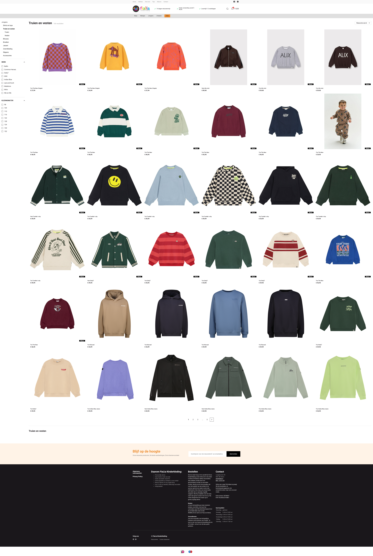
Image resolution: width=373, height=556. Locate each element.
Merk (4, 62)
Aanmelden (233, 454)
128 (5, 121)
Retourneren (154, 539)
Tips (153, 2)
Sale (167, 16)
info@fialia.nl (219, 478)
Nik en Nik (7, 93)
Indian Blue (8, 79)
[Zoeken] (227, 8)
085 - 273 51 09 (220, 480)
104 (5, 108)
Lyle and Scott (9, 83)
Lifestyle (159, 16)
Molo (6, 89)
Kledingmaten (7, 100)
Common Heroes (10, 69)
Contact (166, 2)
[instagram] (238, 2)
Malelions (7, 86)
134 (5, 125)
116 (5, 115)
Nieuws (159, 2)
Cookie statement (164, 539)
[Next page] (212, 420)
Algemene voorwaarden (137, 472)
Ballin (6, 66)
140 (5, 128)
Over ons (147, 2)
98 (5, 105)
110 (5, 111)
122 (5, 118)
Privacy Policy (137, 476)
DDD (5, 76)
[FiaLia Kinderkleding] (141, 9)
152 (5, 131)
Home (134, 2)
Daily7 (6, 73)
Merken (140, 2)
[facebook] (234, 2)
